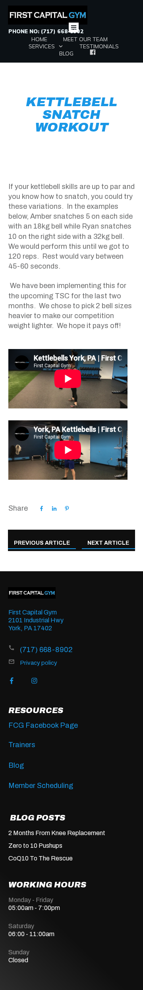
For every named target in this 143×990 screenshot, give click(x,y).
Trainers (21, 745)
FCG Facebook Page (43, 725)
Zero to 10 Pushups (35, 845)
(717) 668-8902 (46, 650)
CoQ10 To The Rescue (40, 858)
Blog (16, 765)
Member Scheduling (40, 786)
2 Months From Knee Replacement (56, 833)
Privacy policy (38, 663)
